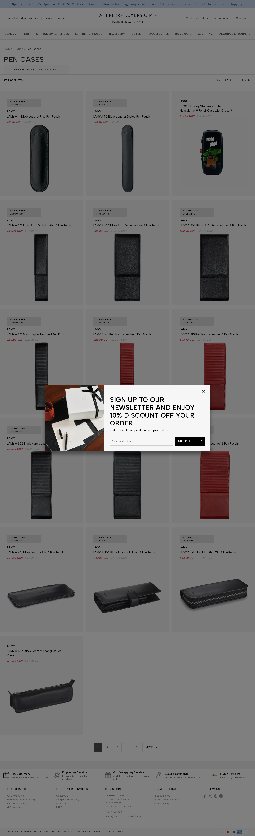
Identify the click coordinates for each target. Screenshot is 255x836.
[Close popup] (203, 391)
